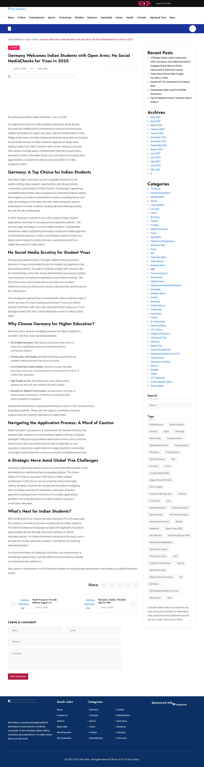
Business (92, 17)
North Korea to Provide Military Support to (44, 601)
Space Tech (156, 345)
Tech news (122, 721)
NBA (153, 269)
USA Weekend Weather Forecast (163, 591)
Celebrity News (158, 293)
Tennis (154, 213)
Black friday (155, 438)
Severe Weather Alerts (161, 382)
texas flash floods (158, 549)
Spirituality (106, 17)
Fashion (154, 221)
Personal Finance (159, 273)
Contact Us (62, 715)
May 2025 (155, 161)
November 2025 (158, 141)
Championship (181, 445)
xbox (170, 598)
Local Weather (157, 205)
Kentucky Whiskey (157, 508)
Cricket (154, 297)
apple (166, 431)
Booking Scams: (174, 438)
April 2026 (156, 121)
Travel (153, 233)
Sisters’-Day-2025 (174, 528)
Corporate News (158, 257)
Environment (157, 277)
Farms (168, 466)
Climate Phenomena (160, 193)
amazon (153, 431)
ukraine (180, 563)
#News (13, 48)
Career (119, 17)
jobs (168, 501)
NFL (153, 253)
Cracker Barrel (172, 452)
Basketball (156, 237)
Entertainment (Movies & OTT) (165, 353)
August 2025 (157, 149)
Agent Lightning (176, 424)
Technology (65, 17)
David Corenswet (157, 459)
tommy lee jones (157, 556)
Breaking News (158, 265)
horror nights (155, 487)
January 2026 (157, 133)
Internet (181, 494)
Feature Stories (158, 305)
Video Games (157, 261)
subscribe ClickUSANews (160, 542)
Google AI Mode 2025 (159, 473)
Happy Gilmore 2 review (160, 480)
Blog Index (62, 726)
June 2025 (156, 157)
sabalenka (154, 528)
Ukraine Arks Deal (157, 570)
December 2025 (158, 137)
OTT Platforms (158, 378)
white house (155, 598)
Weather (79, 17)
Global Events (157, 281)
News (11, 17)
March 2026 (156, 125)
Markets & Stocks (159, 229)
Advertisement (64, 732)
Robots (179, 521)
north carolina (156, 515)
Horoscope (156, 313)
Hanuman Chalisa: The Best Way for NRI (112, 601)
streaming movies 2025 (178, 535)
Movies (154, 366)
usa (181, 577)
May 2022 (155, 169)
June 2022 (156, 165)
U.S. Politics (156, 329)
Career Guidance (158, 325)
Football (154, 225)
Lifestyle (141, 17)
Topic (175, 556)
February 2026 (158, 129)
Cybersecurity (157, 357)
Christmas (154, 452)
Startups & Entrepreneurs (163, 241)
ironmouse (154, 501)
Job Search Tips (158, 337)
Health (129, 17)
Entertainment (36, 17)
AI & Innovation (158, 321)
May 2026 (155, 117)
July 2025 (155, 153)
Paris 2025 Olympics (178, 515)
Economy (153, 466)
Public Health (157, 386)
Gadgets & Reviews (160, 333)
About (60, 709)
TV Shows (155, 189)
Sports (51, 17)
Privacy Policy (132, 759)
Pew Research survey (159, 521)
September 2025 (159, 145)
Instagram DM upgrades (160, 494)
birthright (180, 431)
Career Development (161, 349)
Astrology (155, 301)
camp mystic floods (158, 445)
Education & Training (160, 361)
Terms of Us (117, 759)
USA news (154, 584)
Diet (173, 459)
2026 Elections (156, 424)
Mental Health (157, 197)
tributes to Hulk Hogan (160, 563)
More (172, 17)
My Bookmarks (64, 738)
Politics (22, 17)
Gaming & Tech (158, 17)
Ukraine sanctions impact (161, 577)
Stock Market (155, 535)
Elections (155, 341)
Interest (61, 721)
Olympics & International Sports (166, 285)
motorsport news (180, 508)
